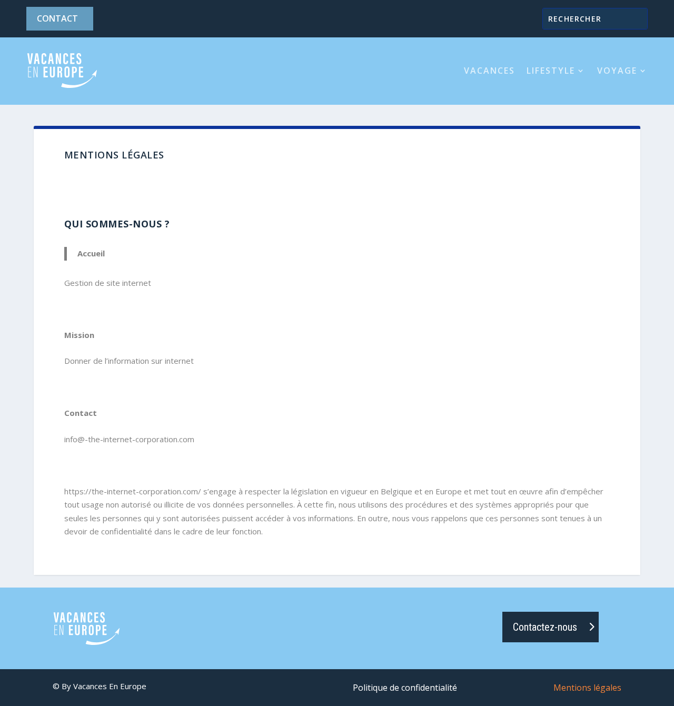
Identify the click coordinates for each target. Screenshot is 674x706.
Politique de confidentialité (405, 688)
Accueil (91, 253)
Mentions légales (587, 688)
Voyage (617, 70)
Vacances (489, 70)
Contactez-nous (545, 627)
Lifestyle (551, 70)
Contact (57, 18)
